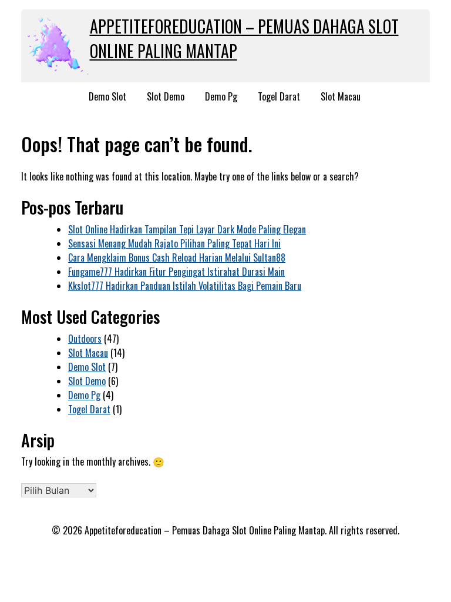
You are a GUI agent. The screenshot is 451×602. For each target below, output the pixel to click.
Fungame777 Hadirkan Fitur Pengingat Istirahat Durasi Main (176, 272)
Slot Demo (165, 96)
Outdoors (85, 339)
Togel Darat (279, 96)
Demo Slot (107, 96)
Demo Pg (221, 96)
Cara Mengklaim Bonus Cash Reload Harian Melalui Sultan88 (176, 257)
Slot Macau (341, 96)
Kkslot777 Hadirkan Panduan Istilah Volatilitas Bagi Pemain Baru (184, 286)
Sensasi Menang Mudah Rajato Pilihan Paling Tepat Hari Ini (174, 243)
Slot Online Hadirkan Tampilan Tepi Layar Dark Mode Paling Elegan (187, 229)
